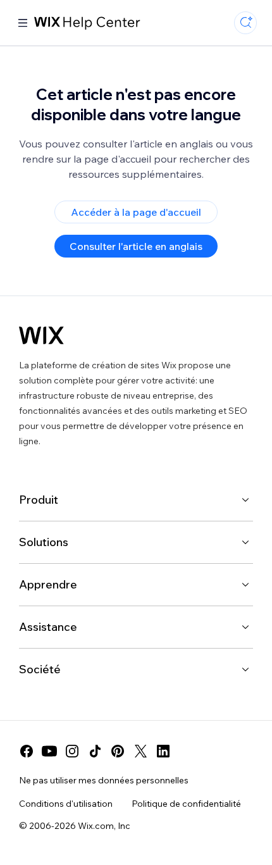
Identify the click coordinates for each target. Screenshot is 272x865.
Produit (38, 499)
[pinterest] (117, 751)
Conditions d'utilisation (66, 803)
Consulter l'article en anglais (136, 246)
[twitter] (140, 751)
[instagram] (72, 751)
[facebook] (26, 751)
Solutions (43, 542)
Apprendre (48, 584)
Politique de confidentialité (186, 803)
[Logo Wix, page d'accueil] (41, 335)
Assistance (48, 626)
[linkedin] (163, 751)
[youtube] (49, 751)
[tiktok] (94, 751)
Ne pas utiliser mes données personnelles (104, 780)
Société (40, 669)
